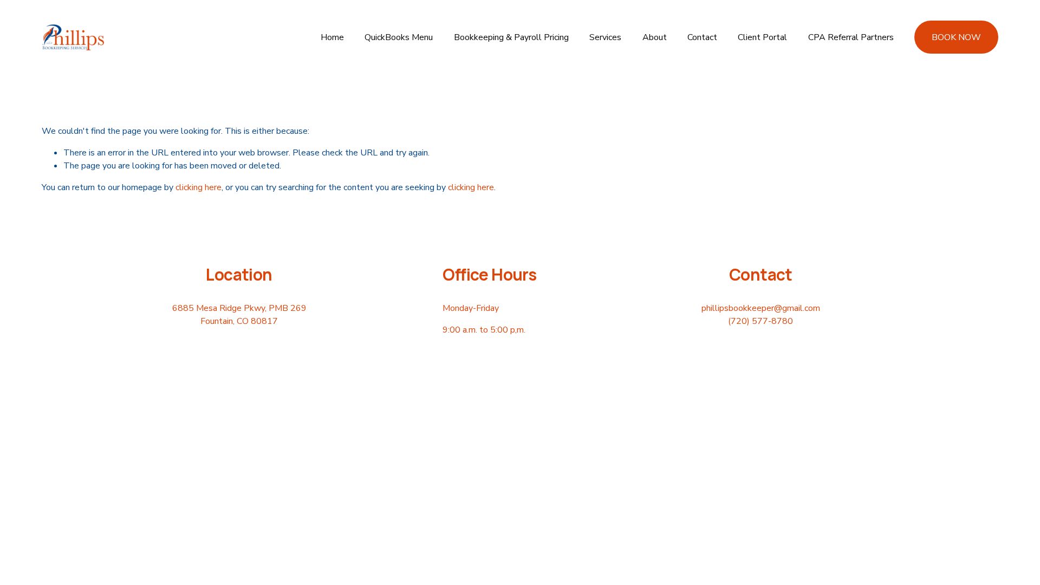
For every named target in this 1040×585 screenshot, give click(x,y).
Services (605, 37)
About (654, 37)
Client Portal (762, 37)
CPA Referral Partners (851, 37)
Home (332, 37)
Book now (956, 37)
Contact (702, 37)
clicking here (199, 187)
